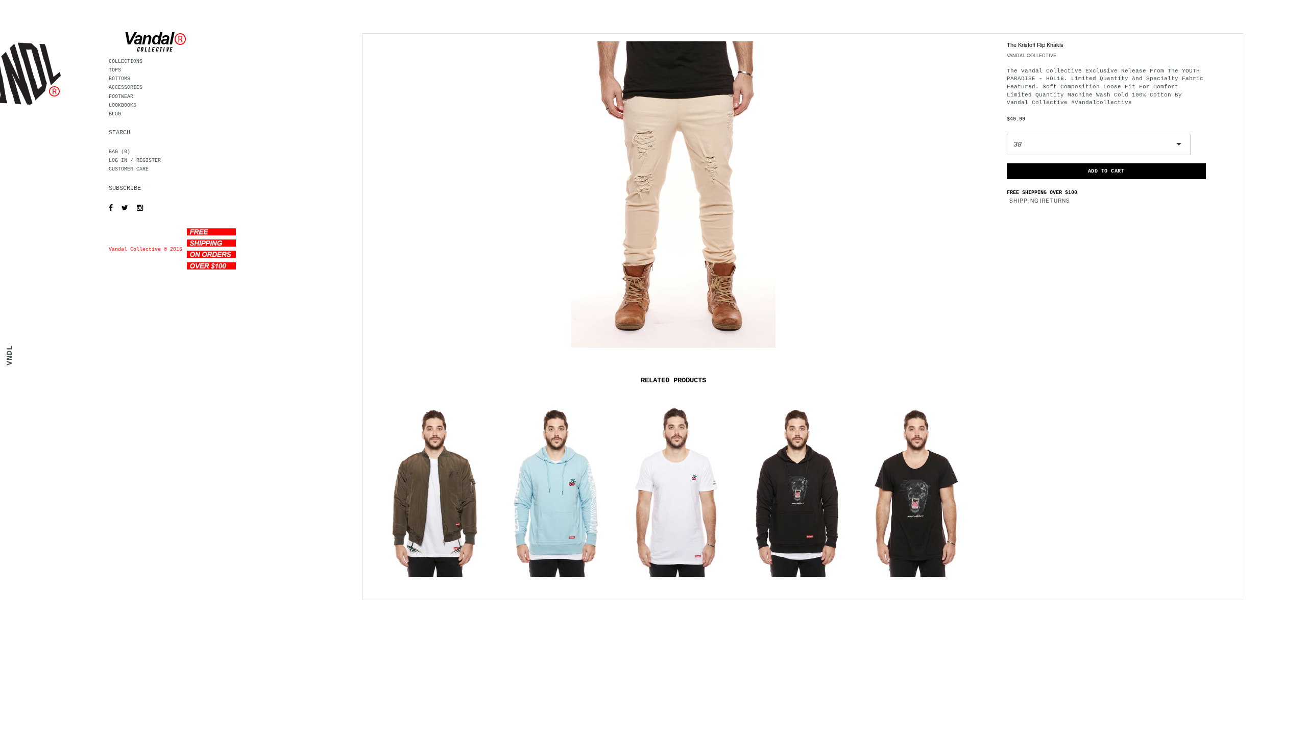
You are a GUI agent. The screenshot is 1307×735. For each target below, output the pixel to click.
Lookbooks (122, 105)
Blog (115, 114)
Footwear (121, 97)
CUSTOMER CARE (129, 169)
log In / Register (135, 160)
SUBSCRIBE (125, 188)
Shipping (1024, 200)
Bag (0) (119, 152)
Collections (125, 61)
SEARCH (119, 132)
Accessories (125, 87)
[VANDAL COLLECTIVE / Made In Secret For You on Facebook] (108, 208)
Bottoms (119, 79)
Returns (1056, 200)
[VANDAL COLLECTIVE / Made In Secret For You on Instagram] (137, 208)
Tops (115, 70)
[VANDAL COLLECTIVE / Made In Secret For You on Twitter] (122, 208)
